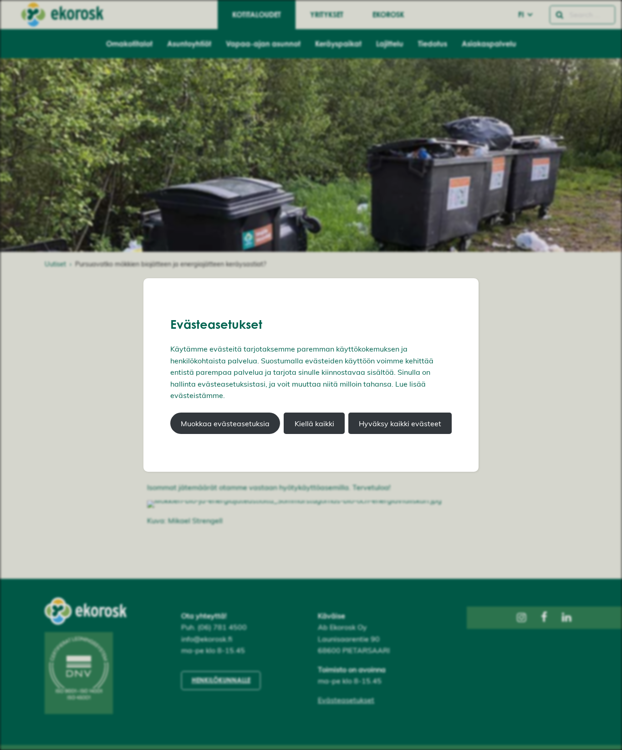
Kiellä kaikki (314, 423)
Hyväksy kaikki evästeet (400, 423)
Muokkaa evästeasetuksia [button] (225, 423)
